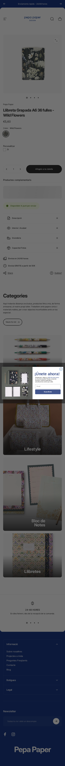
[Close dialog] (60, 369)
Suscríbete (48, 392)
